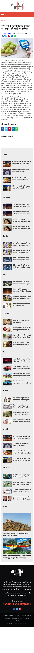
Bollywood (6, 197)
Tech (4, 275)
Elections (17, 620)
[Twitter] (17, 609)
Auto (4, 352)
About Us (5, 615)
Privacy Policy (12, 615)
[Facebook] (14, 609)
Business (6, 468)
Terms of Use (20, 615)
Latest (5, 154)
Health (3, 20)
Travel (5, 506)
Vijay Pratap (7, 33)
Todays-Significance (23, 618)
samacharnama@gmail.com (17, 602)
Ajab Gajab (7, 618)
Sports (5, 236)
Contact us (28, 615)
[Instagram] (20, 609)
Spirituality (14, 618)
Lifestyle (6, 313)
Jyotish (5, 429)
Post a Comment (7, 137)
